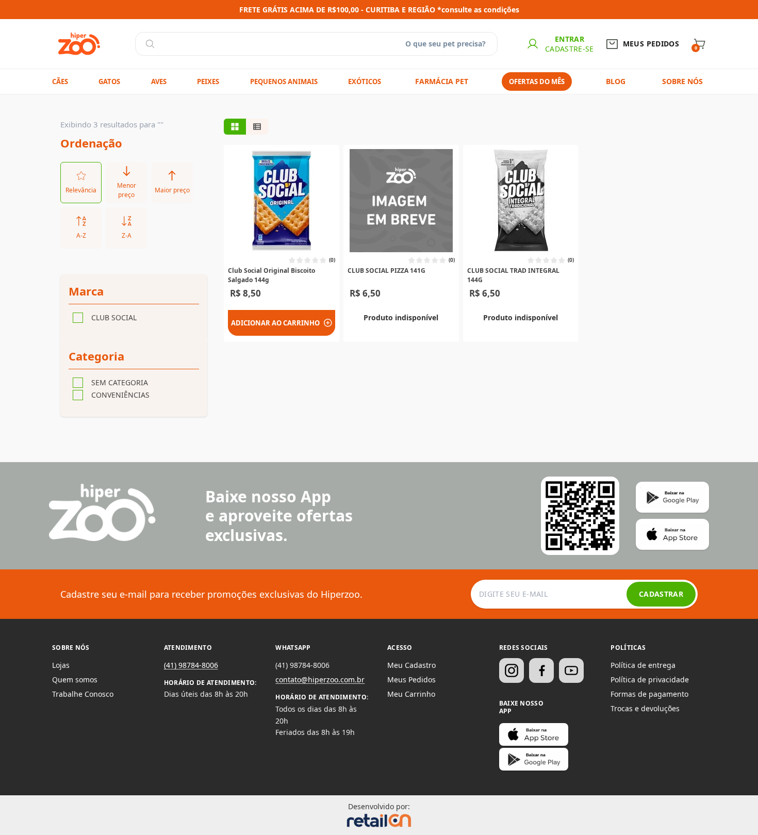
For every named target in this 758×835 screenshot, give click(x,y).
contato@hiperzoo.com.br (320, 679)
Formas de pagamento (649, 694)
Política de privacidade (650, 679)
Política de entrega (643, 665)
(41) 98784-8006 (191, 665)
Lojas (61, 665)
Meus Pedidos (411, 679)
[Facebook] (541, 670)
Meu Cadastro (411, 665)
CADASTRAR (661, 594)
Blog (615, 81)
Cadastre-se (569, 49)
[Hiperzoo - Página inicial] (79, 43)
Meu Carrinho (411, 694)
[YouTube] (571, 670)
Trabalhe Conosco (82, 694)
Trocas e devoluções (645, 708)
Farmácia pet (441, 81)
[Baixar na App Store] (533, 734)
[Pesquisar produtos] (150, 44)
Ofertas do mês (537, 81)
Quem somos (74, 679)
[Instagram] (511, 670)
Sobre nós (682, 81)
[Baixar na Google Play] (533, 759)
